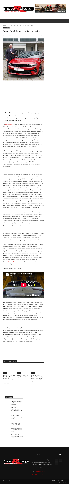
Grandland (16, 261)
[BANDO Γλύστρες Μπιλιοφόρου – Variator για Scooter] (7, 417)
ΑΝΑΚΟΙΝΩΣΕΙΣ (14, 25)
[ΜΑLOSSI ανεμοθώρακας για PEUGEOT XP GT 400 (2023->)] (7, 430)
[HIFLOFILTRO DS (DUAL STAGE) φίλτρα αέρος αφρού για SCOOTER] (7, 423)
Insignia (9, 261)
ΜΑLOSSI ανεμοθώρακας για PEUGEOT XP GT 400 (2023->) (16, 430)
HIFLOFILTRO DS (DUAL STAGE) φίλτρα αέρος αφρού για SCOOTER (17, 423)
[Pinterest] (22, 352)
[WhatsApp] (26, 352)
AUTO (19, 372)
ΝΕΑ (8, 25)
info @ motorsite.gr (40, 471)
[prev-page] (5, 385)
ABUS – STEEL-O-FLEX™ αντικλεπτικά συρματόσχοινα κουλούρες (17, 403)
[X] (18, 352)
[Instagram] (60, 460)
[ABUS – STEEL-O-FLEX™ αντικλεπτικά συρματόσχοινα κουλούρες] (7, 403)
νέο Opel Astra (9, 124)
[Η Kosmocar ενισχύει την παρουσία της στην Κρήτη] (23, 369)
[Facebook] (15, 352)
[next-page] (8, 385)
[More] (30, 352)
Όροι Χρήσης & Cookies (38, 474)
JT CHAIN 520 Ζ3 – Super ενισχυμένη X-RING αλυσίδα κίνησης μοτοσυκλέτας (17, 436)
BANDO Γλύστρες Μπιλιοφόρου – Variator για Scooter (16, 417)
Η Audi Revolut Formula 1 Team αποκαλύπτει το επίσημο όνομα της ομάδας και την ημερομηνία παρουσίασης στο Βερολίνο (37, 378)
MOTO (5, 372)
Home (4, 25)
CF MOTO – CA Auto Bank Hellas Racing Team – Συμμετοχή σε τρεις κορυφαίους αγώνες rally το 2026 (9, 378)
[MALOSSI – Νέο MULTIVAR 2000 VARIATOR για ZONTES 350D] (7, 409)
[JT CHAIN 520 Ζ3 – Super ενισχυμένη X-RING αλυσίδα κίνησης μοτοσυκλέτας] (7, 436)
